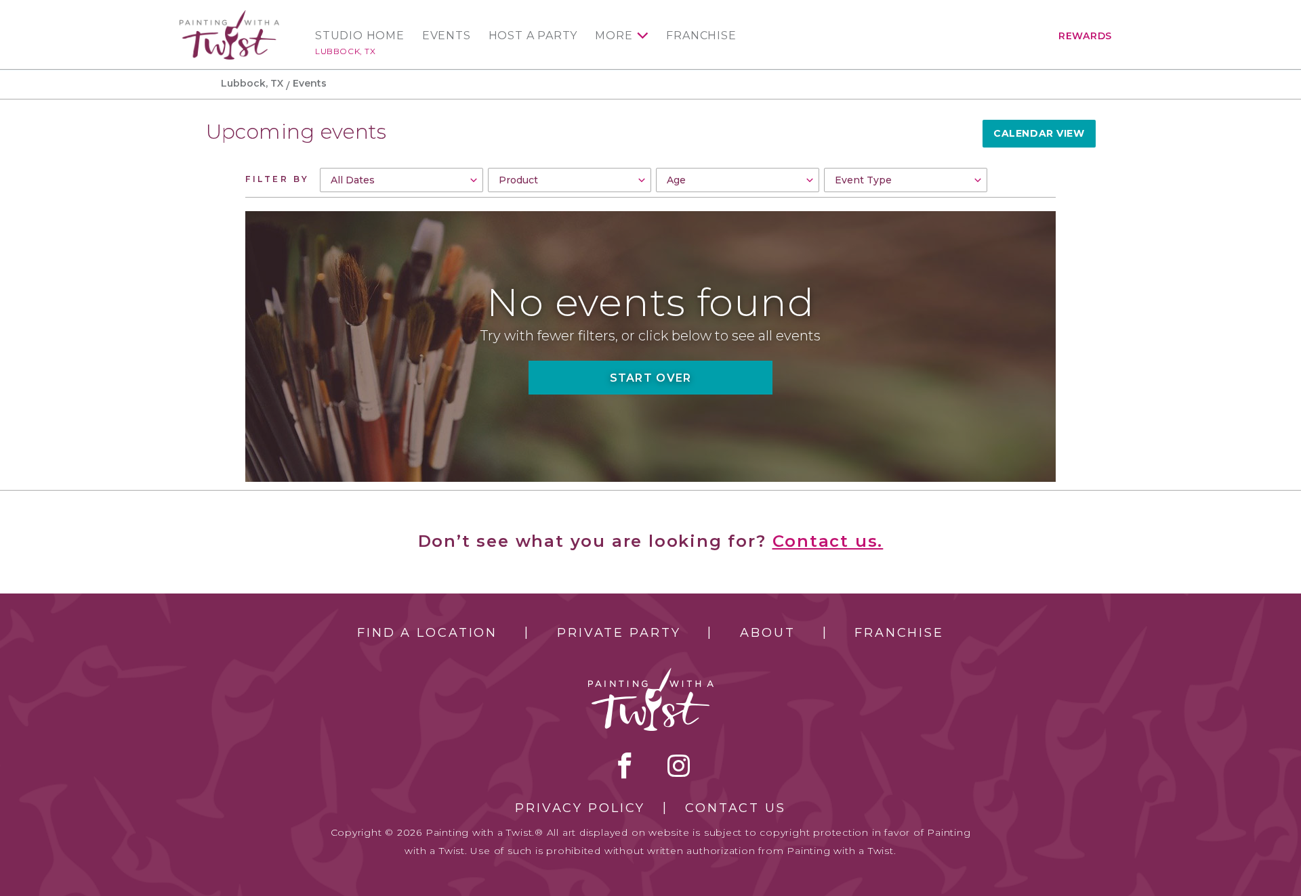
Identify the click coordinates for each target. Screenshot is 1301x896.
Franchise (701, 36)
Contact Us (735, 808)
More (613, 36)
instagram (678, 765)
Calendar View (1038, 133)
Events (446, 36)
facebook (625, 765)
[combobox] (401, 180)
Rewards (1085, 36)
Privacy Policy (580, 808)
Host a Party (533, 36)
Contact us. (828, 541)
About (767, 632)
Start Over (651, 378)
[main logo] (229, 15)
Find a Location (427, 632)
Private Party (618, 632)
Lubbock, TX (345, 51)
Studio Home (360, 36)
